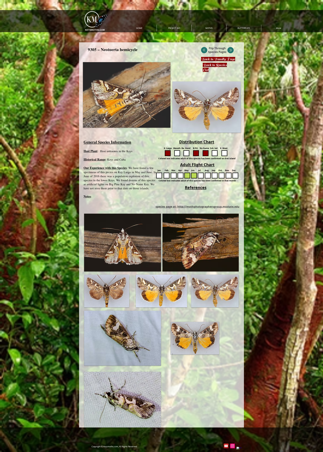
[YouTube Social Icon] (226, 446)
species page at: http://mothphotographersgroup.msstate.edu (197, 206)
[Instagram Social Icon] (232, 446)
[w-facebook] (239, 449)
